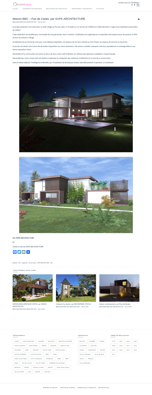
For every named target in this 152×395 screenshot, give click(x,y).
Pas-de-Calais (32, 262)
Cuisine (101, 341)
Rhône (26, 367)
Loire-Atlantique (20, 358)
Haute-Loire (47, 350)
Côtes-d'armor (19, 345)
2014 (19, 262)
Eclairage (83, 345)
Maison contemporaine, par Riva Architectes (114, 304)
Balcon (82, 341)
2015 (128, 350)
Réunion (17, 367)
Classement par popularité (32, 8)
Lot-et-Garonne (36, 358)
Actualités (100, 8)
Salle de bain (99, 354)
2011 (128, 345)
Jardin (82, 350)
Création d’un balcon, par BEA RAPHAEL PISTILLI (73, 304)
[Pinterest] (134, 5)
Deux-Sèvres (33, 345)
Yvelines (47, 371)
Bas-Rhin (51, 341)
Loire (55, 354)
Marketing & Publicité (87, 387)
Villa (51, 262)
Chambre (92, 341)
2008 (113, 345)
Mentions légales (67, 387)
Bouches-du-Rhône (65, 341)
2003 (121, 341)
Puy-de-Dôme (40, 363)
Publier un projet (50, 387)
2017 (113, 354)
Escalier (94, 345)
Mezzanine (92, 350)
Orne (67, 358)
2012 (135, 345)
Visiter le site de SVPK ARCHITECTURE (28, 247)
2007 (135, 341)
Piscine (102, 350)
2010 (121, 345)
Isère (47, 354)
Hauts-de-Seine (35, 354)
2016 (135, 350)
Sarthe (50, 367)
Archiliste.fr (103, 387)
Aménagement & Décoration (82, 8)
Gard (27, 350)
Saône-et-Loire (38, 367)
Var (29, 371)
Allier (16, 341)
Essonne (53, 345)
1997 (113, 341)
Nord (59, 358)
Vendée (37, 371)
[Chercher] (138, 5)
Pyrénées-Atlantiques (57, 363)
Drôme (44, 345)
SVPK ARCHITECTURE (43, 262)
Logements (25, 262)
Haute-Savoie (60, 350)
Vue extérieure (85, 363)
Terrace (91, 358)
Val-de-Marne (19, 371)
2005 (128, 341)
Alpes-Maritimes (28, 341)
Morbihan (49, 358)
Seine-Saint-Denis (63, 367)
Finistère (17, 350)
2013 (113, 350)
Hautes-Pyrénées (20, 354)
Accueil (15, 8)
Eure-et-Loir (65, 345)
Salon (82, 358)
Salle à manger (85, 354)
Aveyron (41, 341)
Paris (16, 363)
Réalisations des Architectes (56, 8)
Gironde (36, 350)
